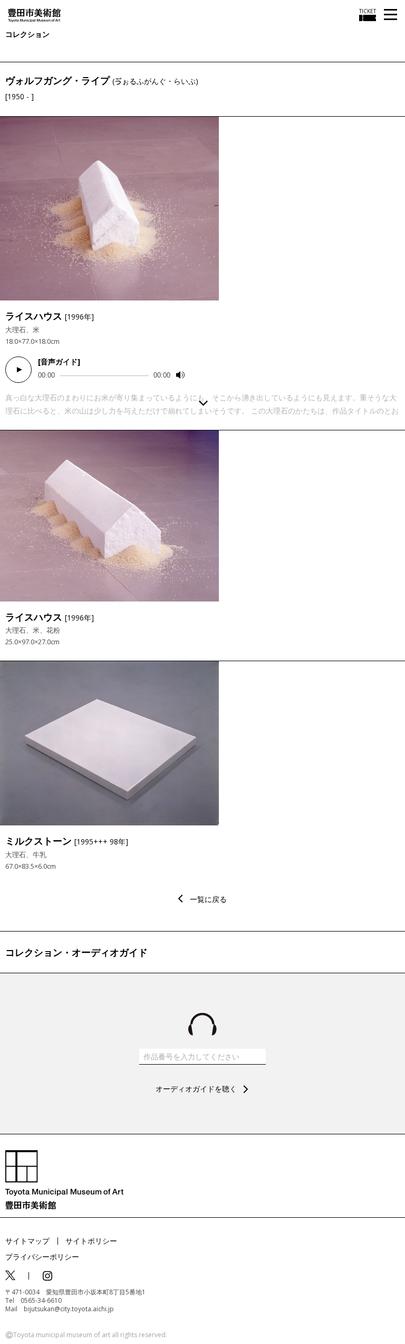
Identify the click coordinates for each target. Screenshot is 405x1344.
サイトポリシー (91, 1241)
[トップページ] (34, 14)
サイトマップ (27, 1241)
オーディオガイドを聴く (196, 1089)
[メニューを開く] (390, 15)
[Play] (18, 369)
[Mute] (180, 375)
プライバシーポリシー (42, 1257)
